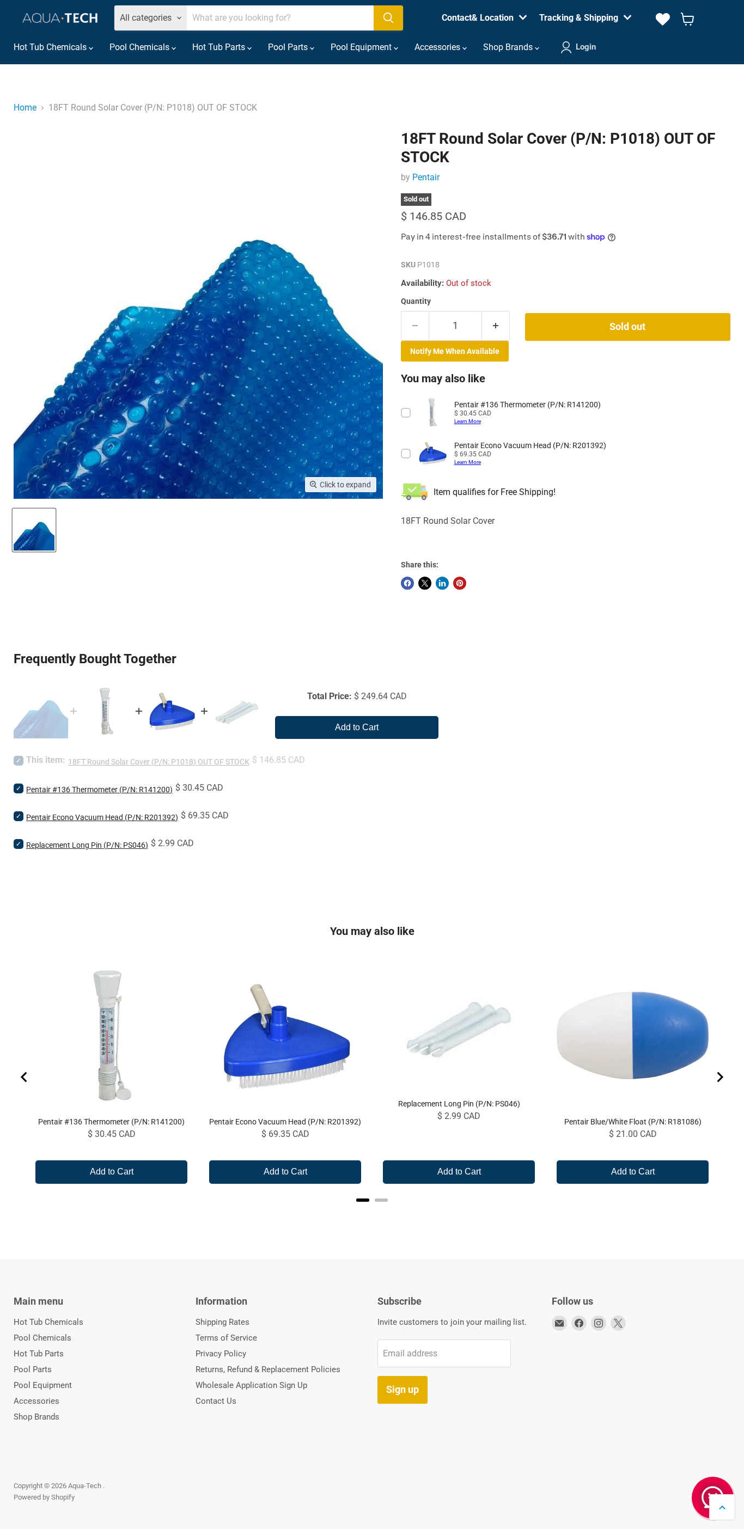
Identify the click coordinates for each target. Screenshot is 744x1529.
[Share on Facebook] (407, 583)
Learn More (467, 421)
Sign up (402, 1389)
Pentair (426, 177)
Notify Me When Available (454, 351)
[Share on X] (424, 583)
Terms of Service (226, 1338)
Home (25, 107)
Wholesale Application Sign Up (251, 1385)
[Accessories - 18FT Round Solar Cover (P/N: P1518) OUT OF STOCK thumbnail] (34, 530)
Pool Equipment (362, 47)
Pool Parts (289, 47)
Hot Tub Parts (219, 47)
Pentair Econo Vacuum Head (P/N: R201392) (102, 817)
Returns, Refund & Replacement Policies (268, 1369)
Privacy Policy (221, 1354)
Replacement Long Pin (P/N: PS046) (87, 845)
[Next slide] (719, 1077)
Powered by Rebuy (372, 1214)
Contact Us (216, 1401)
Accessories (438, 47)
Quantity (416, 301)
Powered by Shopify (44, 1497)
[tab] (362, 1200)
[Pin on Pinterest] (459, 583)
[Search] (388, 17)
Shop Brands (509, 47)
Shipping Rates (222, 1322)
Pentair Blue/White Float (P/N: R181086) (633, 1121)
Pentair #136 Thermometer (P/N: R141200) (99, 789)
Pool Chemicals (140, 47)
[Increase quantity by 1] (496, 326)
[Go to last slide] (24, 1077)
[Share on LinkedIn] (442, 583)
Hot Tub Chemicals (51, 47)
